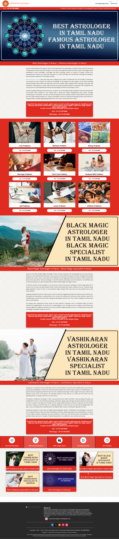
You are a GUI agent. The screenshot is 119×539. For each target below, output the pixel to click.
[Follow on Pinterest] (63, 524)
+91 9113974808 (13, 8)
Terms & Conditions (72, 532)
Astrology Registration (102, 3)
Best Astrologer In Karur (33, 79)
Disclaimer (44, 532)
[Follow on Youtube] (59, 524)
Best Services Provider (73, 530)
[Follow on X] (55, 524)
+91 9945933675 (84, 530)
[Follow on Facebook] (52, 524)
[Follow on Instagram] (66, 524)
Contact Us (113, 3)
